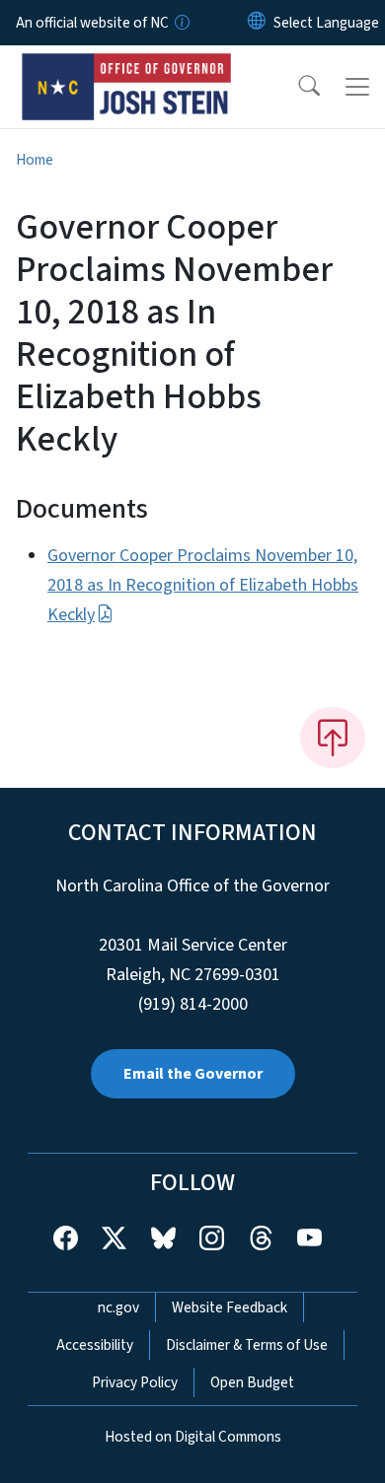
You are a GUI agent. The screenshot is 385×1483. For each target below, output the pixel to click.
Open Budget (252, 1382)
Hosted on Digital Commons (193, 1437)
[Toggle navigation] (357, 86)
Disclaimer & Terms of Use (247, 1345)
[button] (296, 86)
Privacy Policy (135, 1382)
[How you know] (181, 22)
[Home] (127, 68)
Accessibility (94, 1345)
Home (34, 160)
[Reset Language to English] (257, 22)
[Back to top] (332, 737)
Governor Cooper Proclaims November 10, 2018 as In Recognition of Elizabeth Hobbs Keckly (202, 585)
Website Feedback (229, 1307)
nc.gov (118, 1307)
